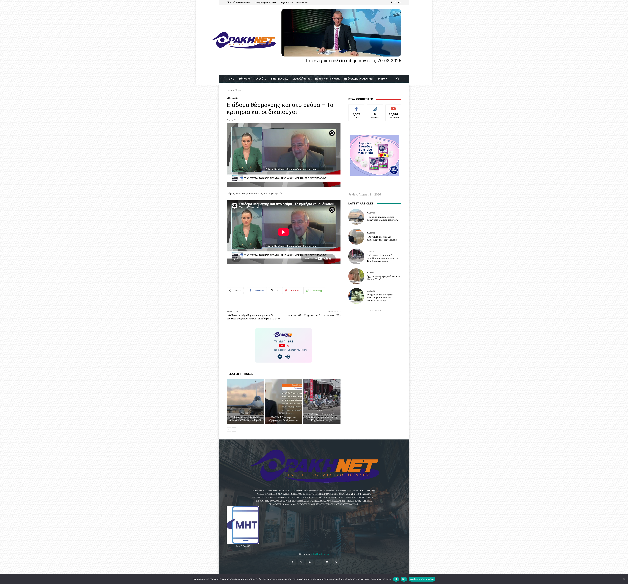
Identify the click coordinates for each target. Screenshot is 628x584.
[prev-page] (229, 429)
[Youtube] (399, 3)
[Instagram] (395, 3)
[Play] (279, 356)
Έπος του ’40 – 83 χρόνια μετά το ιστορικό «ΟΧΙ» (313, 315)
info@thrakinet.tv (320, 554)
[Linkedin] (309, 562)
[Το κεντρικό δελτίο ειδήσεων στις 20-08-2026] (341, 33)
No (403, 579)
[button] (397, 79)
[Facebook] (391, 3)
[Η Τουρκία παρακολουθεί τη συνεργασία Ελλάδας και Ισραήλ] (245, 401)
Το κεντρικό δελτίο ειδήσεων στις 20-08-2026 (353, 60)
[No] (624, 579)
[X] (335, 562)
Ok (396, 579)
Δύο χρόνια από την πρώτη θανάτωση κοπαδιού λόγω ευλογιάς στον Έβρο (380, 297)
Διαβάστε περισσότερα (422, 579)
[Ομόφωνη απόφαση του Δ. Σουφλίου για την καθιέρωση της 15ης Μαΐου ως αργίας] (321, 401)
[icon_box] (302, 3)
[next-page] (234, 429)
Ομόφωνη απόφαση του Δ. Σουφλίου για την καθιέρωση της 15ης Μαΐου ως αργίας (322, 417)
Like (356, 107)
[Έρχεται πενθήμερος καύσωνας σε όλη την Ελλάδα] (356, 276)
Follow (375, 107)
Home (229, 90)
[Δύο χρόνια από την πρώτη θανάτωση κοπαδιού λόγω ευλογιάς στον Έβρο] (356, 296)
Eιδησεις (239, 90)
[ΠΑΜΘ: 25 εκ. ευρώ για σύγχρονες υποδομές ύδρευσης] (283, 401)
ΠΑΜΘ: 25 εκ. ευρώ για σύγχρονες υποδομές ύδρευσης (283, 419)
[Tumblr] (327, 562)
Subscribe (393, 107)
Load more (374, 310)
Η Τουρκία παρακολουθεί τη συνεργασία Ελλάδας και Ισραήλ (245, 419)
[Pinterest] (318, 562)
